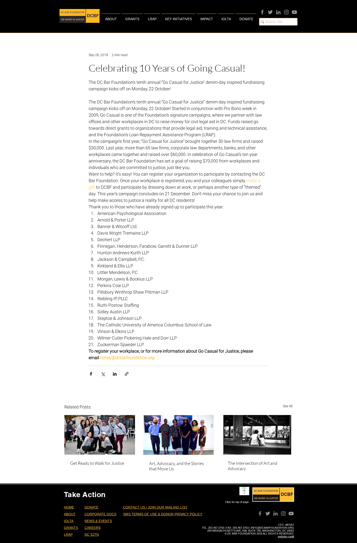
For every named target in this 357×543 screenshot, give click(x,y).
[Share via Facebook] (91, 374)
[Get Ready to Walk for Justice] (99, 435)
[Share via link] (126, 374)
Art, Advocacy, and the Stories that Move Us (176, 466)
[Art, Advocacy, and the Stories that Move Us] (178, 435)
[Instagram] (286, 12)
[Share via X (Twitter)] (103, 374)
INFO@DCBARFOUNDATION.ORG (272, 527)
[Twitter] (270, 12)
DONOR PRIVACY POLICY (181, 514)
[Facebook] (262, 12)
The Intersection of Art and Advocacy (252, 465)
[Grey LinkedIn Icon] (278, 12)
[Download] (244, 491)
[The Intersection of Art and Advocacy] (257, 435)
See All (288, 406)
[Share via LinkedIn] (114, 374)
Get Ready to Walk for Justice (97, 463)
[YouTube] (294, 12)
